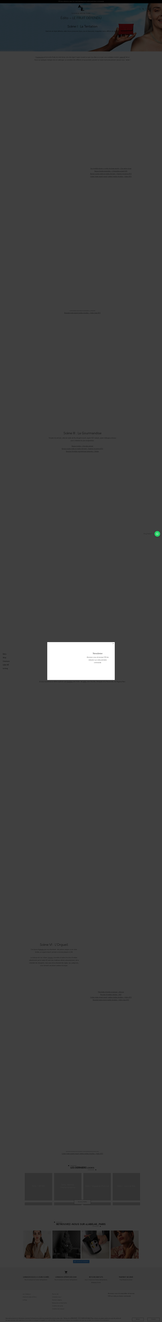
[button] (157, 534)
